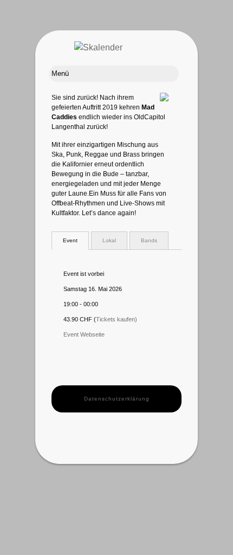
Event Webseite (84, 334)
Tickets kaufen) (116, 319)
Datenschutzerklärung (117, 399)
